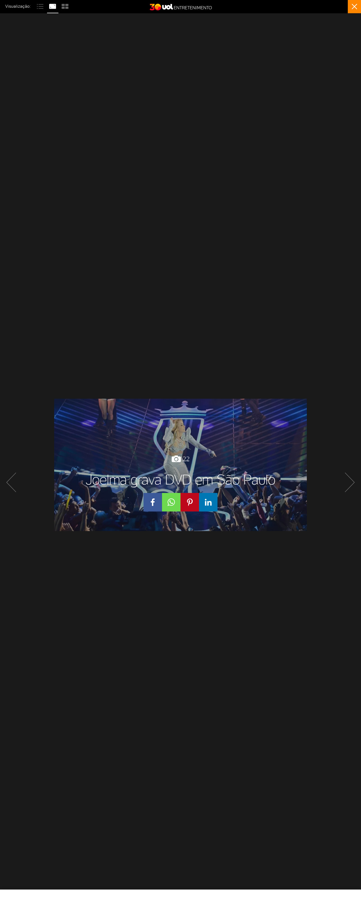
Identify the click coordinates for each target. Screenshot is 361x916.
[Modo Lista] (41, 5)
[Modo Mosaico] (65, 5)
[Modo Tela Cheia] (53, 5)
